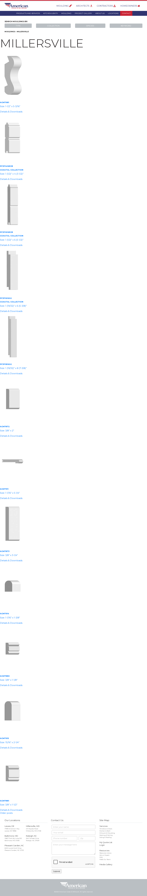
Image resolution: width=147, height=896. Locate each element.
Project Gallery (83, 13)
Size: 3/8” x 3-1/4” (9, 555)
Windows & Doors (105, 829)
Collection (53, 26)
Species (90, 26)
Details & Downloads (11, 111)
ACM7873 (4, 551)
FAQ (100, 857)
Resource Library (105, 853)
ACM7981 (4, 102)
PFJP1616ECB (6, 232)
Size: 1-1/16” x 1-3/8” (10, 617)
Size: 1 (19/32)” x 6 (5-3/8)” (13, 305)
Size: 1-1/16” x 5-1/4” (10, 492)
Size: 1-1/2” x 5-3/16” (10, 106)
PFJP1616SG (6, 298)
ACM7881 (4, 801)
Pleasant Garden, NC (14, 845)
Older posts (6, 813)
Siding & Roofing (105, 837)
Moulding (62, 6)
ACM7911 (4, 489)
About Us (100, 13)
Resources (104, 850)
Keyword (126, 26)
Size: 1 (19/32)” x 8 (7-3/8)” (13, 368)
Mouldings (10, 32)
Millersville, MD (33, 826)
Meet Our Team (105, 859)
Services (103, 826)
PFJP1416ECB (6, 166)
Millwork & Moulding (107, 833)
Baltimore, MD (11, 836)
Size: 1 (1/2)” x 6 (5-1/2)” (11, 239)
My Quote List (105, 842)
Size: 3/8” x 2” (7, 430)
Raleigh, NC (31, 836)
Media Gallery (105, 864)
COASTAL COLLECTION (11, 170)
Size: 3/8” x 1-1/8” (9, 680)
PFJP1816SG (6, 364)
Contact (126, 13)
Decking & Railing (106, 835)
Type (18, 26)
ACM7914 (4, 614)
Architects (82, 6)
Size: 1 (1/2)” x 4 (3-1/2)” (12, 173)
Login (102, 845)
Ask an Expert (104, 855)
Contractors (105, 6)
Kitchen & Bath (50, 13)
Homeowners (128, 6)
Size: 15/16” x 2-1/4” (9, 742)
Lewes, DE (9, 826)
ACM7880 (5, 676)
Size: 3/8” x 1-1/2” (8, 804)
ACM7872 (5, 426)
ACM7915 (4, 738)
